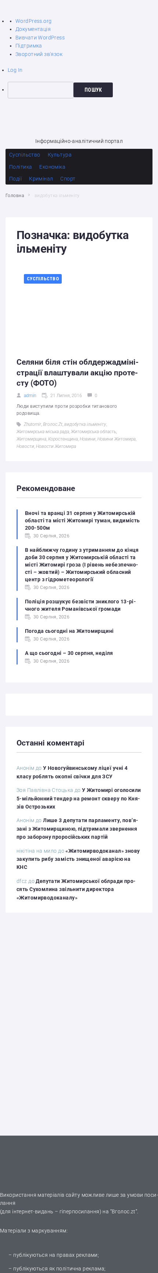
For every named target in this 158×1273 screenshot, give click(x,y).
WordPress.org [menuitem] (33, 21)
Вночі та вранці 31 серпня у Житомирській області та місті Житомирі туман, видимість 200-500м (82, 520)
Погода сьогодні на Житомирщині (69, 631)
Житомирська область (93, 431)
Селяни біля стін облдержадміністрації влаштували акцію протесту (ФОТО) (78, 372)
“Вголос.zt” (123, 1211)
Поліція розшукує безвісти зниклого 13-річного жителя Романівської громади (80, 605)
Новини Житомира (116, 439)
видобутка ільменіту (85, 424)
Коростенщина (63, 439)
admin (30, 395)
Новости (25, 446)
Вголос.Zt (52, 424)
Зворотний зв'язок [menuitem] (38, 54)
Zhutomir (32, 424)
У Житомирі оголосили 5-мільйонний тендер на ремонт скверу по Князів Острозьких (79, 798)
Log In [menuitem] (15, 70)
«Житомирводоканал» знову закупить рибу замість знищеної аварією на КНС (78, 859)
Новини (88, 439)
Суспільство (43, 278)
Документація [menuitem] (33, 29)
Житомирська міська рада (43, 431)
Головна (15, 195)
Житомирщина (31, 439)
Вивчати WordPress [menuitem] (40, 38)
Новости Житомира (56, 446)
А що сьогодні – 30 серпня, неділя (69, 653)
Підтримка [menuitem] (28, 46)
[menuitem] (83, 90)
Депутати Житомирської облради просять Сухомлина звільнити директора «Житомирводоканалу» (76, 889)
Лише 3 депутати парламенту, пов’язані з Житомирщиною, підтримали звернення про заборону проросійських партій (77, 828)
